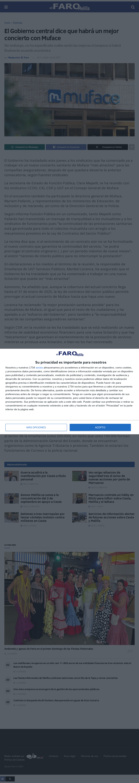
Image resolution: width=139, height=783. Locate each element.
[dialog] (69, 391)
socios (39, 367)
